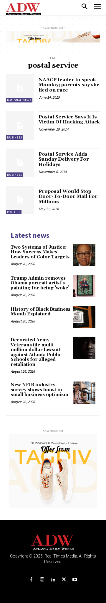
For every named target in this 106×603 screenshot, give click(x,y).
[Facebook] (31, 580)
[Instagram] (42, 580)
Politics (13, 212)
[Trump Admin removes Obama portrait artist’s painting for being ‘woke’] (84, 286)
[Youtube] (75, 580)
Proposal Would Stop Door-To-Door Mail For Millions (68, 196)
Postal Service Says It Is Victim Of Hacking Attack (69, 119)
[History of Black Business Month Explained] (84, 317)
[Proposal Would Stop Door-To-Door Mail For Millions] (20, 200)
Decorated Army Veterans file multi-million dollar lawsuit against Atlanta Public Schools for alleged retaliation (36, 352)
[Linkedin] (53, 580)
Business (14, 137)
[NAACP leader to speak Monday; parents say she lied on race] (20, 88)
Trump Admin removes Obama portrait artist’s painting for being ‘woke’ (40, 283)
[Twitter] (64, 580)
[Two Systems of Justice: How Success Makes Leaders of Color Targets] (84, 255)
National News (19, 100)
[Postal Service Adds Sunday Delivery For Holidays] (20, 163)
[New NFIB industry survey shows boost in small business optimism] (84, 393)
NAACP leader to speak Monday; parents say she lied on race (69, 85)
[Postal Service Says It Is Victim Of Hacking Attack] (20, 125)
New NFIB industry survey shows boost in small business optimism (39, 389)
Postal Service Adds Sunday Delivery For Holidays (64, 159)
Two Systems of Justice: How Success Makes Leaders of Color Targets (40, 252)
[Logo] (53, 542)
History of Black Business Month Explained (40, 312)
